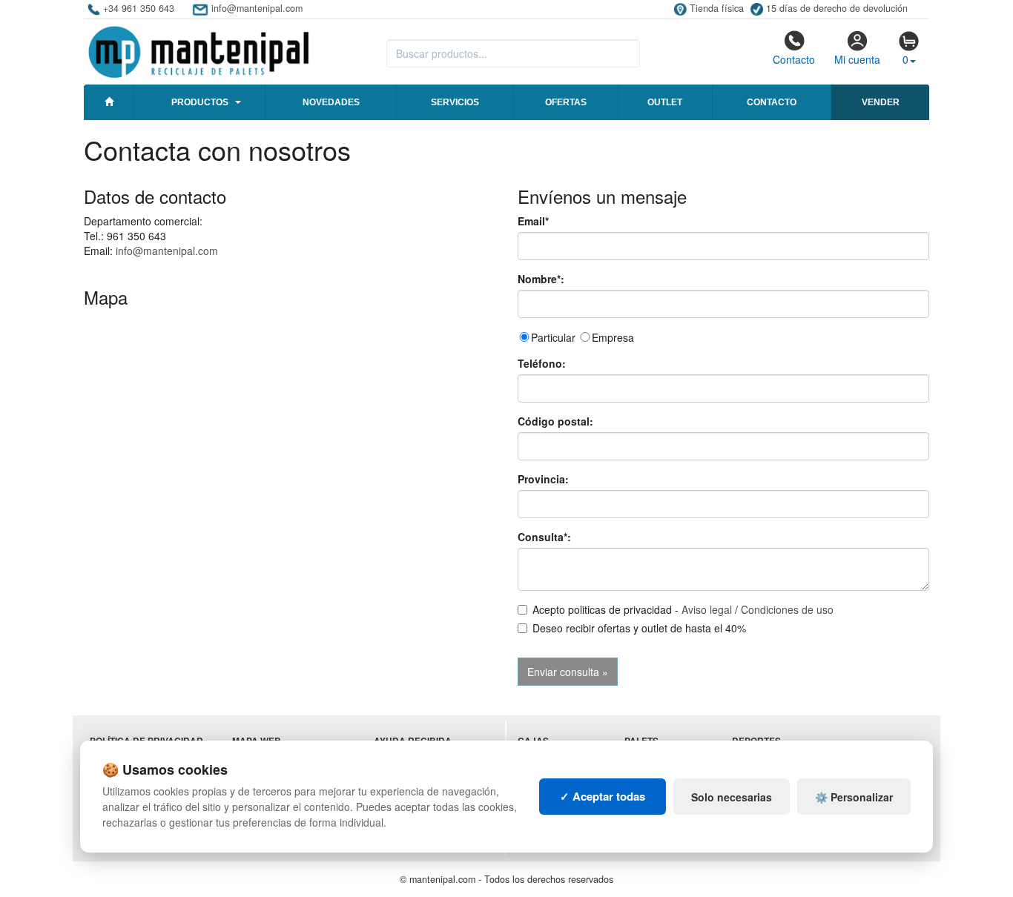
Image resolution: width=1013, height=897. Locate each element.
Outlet (664, 102)
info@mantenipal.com (167, 250)
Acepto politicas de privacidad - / (683, 609)
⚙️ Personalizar (854, 797)
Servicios (455, 102)
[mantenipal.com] (198, 49)
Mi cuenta (857, 59)
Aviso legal (707, 609)
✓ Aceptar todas (602, 796)
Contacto (794, 59)
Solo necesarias (731, 797)
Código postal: (555, 421)
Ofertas (566, 102)
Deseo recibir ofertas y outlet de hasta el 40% (639, 627)
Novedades (331, 102)
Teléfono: (542, 363)
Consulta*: (544, 536)
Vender (881, 102)
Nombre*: (541, 278)
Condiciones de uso (787, 609)
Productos (199, 102)
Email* (533, 221)
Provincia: (543, 478)
